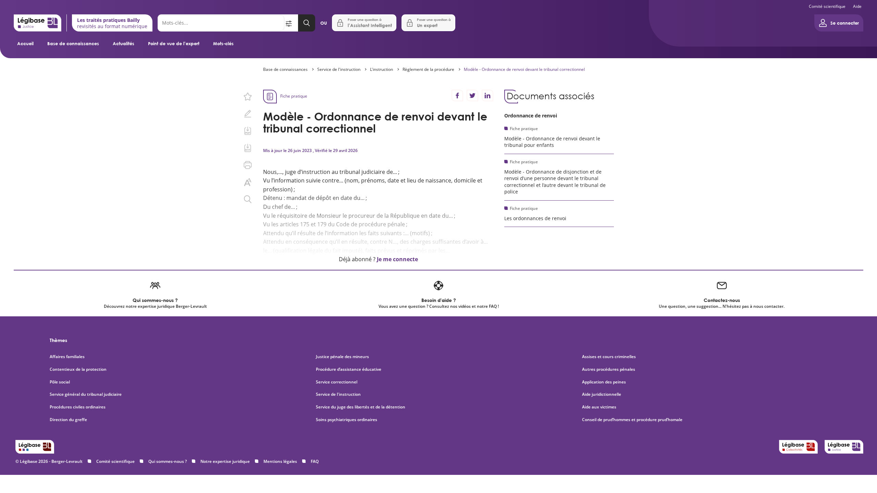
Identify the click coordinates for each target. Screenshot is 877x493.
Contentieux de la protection (78, 369)
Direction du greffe (68, 419)
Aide (857, 6)
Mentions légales (280, 461)
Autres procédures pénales (608, 369)
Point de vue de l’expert (173, 43)
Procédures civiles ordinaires (78, 407)
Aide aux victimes (599, 407)
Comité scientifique (827, 6)
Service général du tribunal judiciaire (86, 394)
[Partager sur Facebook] (457, 95)
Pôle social (60, 382)
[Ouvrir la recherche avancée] (291, 23)
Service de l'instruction (338, 69)
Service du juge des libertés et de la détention (360, 407)
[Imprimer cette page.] (248, 165)
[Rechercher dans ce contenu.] (248, 199)
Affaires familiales (67, 356)
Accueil (25, 43)
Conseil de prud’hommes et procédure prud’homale (632, 419)
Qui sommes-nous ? (167, 461)
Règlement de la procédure (428, 69)
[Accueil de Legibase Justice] (37, 22)
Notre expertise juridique (225, 461)
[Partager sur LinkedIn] (487, 95)
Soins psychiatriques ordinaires (346, 419)
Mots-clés (223, 43)
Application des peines (604, 382)
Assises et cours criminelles (609, 356)
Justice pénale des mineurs (342, 356)
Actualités (123, 43)
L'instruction (381, 69)
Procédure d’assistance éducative (349, 369)
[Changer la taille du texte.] (248, 182)
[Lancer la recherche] (306, 22)
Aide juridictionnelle (601, 394)
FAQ (315, 461)
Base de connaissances (73, 43)
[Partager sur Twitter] (472, 95)
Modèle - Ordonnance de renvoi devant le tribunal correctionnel (524, 69)
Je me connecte (397, 259)
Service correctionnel (336, 382)
